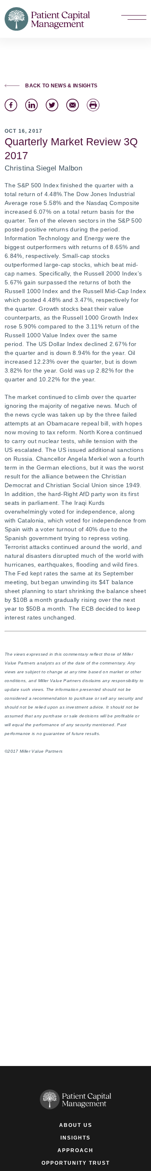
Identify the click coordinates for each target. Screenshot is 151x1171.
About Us (75, 1125)
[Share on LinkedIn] (31, 105)
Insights (75, 1137)
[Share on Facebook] (11, 105)
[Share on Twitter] (52, 105)
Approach (75, 1150)
